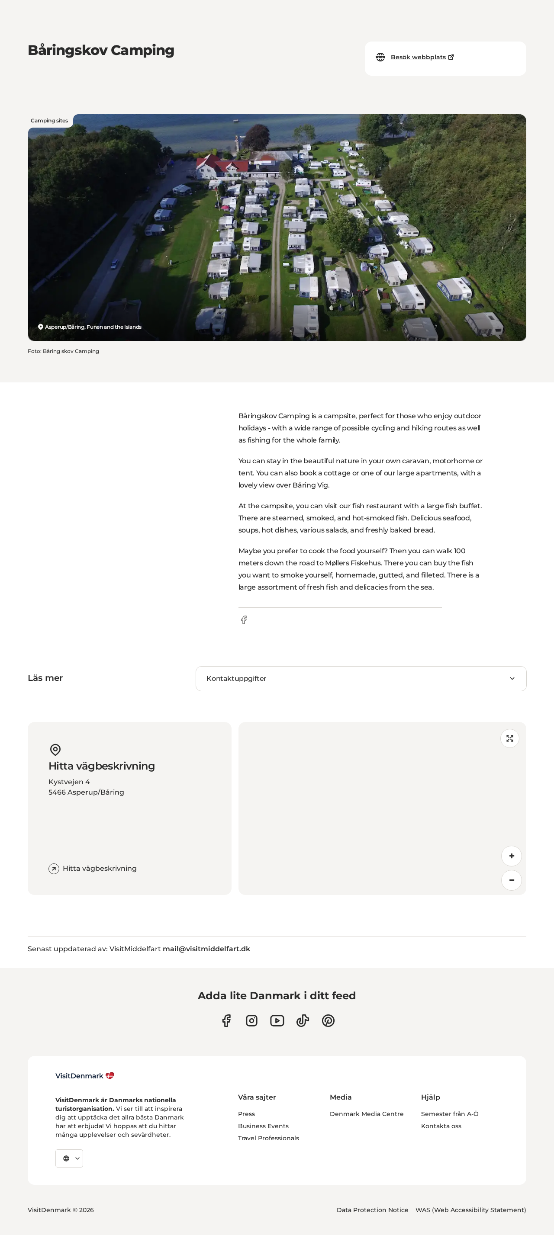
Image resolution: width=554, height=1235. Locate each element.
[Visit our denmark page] (226, 1020)
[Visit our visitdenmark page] (277, 1020)
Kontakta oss (441, 1126)
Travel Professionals (268, 1138)
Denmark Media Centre (367, 1114)
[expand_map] (509, 738)
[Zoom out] (511, 880)
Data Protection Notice (373, 1210)
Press (246, 1114)
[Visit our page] (251, 1020)
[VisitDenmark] (85, 1075)
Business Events (263, 1126)
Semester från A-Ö (450, 1114)
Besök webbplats (418, 57)
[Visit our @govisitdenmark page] (302, 1020)
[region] (382, 808)
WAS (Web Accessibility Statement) (471, 1210)
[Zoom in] (511, 856)
